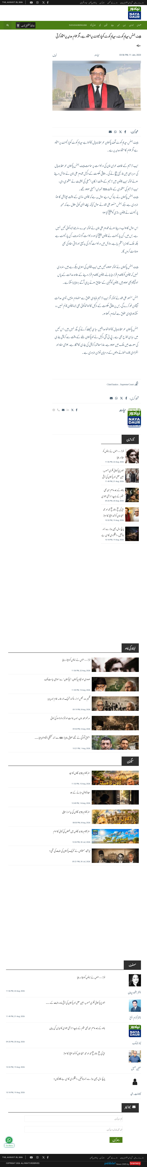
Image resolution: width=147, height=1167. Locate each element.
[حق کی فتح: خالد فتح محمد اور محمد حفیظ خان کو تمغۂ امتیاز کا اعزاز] (132, 514)
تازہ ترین (131, 25)
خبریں (124, 25)
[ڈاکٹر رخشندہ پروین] (135, 980)
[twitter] (120, 131)
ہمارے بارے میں (139, 2)
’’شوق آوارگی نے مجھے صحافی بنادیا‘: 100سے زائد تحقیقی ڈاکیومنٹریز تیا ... (62, 737)
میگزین (106, 25)
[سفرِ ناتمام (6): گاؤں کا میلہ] (115, 778)
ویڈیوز (112, 25)
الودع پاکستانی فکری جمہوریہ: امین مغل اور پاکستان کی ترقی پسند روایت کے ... (75, 1003)
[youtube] (31, 1157)
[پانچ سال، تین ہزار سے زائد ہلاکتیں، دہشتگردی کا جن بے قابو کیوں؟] (132, 534)
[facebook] (125, 131)
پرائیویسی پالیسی (93, 2)
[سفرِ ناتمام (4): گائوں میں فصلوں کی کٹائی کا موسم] (115, 836)
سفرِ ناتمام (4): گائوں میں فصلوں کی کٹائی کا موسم (71, 831)
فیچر (100, 25)
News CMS (121, 1164)
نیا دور (96, 54)
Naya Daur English (78, 25)
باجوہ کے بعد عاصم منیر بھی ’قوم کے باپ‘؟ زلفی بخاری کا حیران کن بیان (112, 496)
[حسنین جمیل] (135, 1056)
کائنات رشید (135, 1093)
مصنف (132, 965)
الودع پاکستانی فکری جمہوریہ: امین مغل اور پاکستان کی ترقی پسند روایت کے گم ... (113, 476)
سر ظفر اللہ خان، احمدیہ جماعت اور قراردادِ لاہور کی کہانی (70, 718)
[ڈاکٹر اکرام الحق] (135, 1006)
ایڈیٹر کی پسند (130, 648)
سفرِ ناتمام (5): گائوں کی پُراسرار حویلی (76, 812)
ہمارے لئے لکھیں (112, 2)
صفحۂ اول (139, 25)
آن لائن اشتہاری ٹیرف (126, 2)
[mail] (111, 398)
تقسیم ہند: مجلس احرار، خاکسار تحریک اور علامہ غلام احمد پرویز (69, 699)
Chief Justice (112, 384)
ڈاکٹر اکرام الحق (135, 1017)
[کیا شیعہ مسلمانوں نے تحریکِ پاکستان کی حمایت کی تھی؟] (115, 855)
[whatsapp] (115, 131)
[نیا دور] (134, 418)
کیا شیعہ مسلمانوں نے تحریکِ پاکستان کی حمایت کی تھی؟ (69, 851)
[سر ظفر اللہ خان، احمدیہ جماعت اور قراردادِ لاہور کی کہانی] (115, 723)
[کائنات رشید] (135, 1082)
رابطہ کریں (102, 2)
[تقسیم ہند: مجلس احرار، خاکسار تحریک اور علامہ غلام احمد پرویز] (115, 703)
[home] (25, 25)
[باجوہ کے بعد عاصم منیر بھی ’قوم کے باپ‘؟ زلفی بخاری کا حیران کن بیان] (132, 495)
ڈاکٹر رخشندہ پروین (134, 992)
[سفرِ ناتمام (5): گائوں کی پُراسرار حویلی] (115, 817)
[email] (63, 410)
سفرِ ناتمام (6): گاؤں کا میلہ (79, 773)
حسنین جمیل (136, 1068)
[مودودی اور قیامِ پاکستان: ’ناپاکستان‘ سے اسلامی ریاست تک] (115, 684)
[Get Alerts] (9, 1140)
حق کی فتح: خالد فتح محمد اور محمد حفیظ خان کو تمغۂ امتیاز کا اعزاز (113, 512)
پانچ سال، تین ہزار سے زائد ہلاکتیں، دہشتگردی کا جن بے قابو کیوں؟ (112, 535)
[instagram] (37, 1157)
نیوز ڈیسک (136, 1042)
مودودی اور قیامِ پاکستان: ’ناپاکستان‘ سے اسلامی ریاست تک (67, 679)
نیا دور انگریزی (83, 2)
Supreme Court (127, 384)
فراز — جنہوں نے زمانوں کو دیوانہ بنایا (113, 454)
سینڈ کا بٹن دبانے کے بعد (80, 792)
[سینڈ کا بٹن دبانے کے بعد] (115, 797)
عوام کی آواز (93, 25)
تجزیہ (118, 25)
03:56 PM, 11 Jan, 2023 (130, 55)
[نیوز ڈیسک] (135, 1031)
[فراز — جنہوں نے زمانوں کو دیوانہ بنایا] (132, 456)
